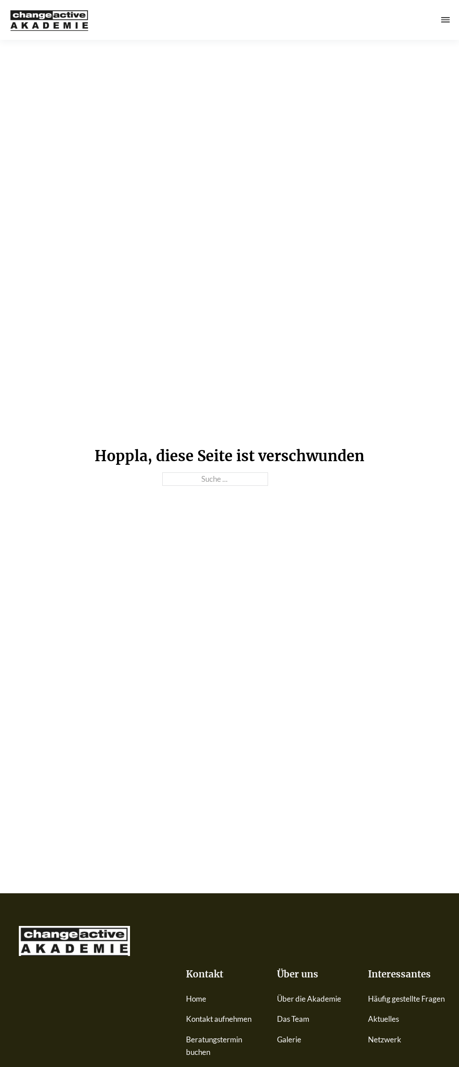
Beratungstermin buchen (214, 1046)
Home (196, 998)
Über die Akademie (309, 998)
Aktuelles (383, 1019)
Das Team (293, 1019)
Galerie (289, 1039)
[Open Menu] (445, 20)
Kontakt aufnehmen (218, 1019)
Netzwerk (384, 1039)
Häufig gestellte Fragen (406, 998)
